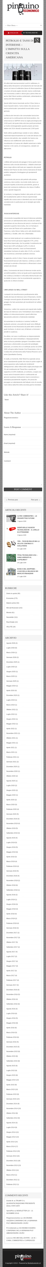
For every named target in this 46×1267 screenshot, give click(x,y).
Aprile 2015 (10, 1085)
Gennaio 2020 (11, 814)
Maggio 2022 (11, 724)
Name (9, 434)
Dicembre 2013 (11, 1161)
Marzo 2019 (10, 861)
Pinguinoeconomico (11, 418)
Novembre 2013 (12, 1165)
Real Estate (10, 622)
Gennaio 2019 (11, 871)
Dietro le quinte (11, 593)
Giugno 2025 (10, 671)
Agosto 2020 (10, 781)
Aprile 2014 (10, 1142)
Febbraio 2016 (11, 1037)
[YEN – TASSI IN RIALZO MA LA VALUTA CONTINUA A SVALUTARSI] (11, 544)
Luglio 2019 (10, 842)
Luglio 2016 (10, 1013)
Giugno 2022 (10, 719)
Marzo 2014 (10, 1146)
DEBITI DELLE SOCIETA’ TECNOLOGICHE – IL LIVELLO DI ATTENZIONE (28, 530)
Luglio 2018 (10, 899)
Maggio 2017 (11, 966)
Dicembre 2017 (11, 933)
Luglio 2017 (10, 956)
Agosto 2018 (10, 895)
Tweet (6, 400)
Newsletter (10, 617)
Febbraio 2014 (11, 1151)
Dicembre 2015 (11, 1047)
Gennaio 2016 (11, 1042)
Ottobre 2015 (10, 1056)
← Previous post (12, 500)
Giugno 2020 (10, 790)
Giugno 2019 (10, 847)
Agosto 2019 (10, 838)
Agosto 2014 (10, 1123)
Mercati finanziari (12, 608)
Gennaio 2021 (11, 762)
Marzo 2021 (10, 752)
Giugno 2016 (10, 1018)
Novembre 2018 (12, 880)
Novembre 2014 (12, 1108)
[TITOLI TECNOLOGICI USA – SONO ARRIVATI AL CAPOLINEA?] (11, 558)
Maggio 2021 (11, 743)
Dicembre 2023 (11, 695)
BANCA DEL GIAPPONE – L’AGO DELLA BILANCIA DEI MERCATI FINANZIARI (27, 571)
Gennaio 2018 (11, 928)
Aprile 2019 (10, 857)
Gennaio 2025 (11, 681)
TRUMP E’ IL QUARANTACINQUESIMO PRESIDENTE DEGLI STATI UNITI (20, 1203)
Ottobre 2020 (10, 776)
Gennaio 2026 (11, 657)
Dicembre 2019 (11, 819)
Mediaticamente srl (34, 1263)
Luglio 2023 (10, 700)
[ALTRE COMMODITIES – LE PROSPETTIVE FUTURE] (11, 518)
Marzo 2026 (10, 652)
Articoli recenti (15, 510)
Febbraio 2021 (11, 757)
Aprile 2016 (10, 1028)
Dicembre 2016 (11, 990)
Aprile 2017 (10, 971)
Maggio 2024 (11, 686)
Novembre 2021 (12, 733)
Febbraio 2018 (11, 923)
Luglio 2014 (10, 1127)
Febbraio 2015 (11, 1094)
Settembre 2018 (12, 890)
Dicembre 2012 (11, 1180)
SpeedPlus (10, 1211)
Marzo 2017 (10, 975)
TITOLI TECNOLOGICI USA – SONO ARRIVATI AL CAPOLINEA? (27, 557)
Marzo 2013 (10, 1175)
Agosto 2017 (10, 952)
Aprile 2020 (10, 800)
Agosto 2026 (10, 643)
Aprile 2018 (10, 914)
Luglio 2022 (10, 714)
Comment (7, 461)
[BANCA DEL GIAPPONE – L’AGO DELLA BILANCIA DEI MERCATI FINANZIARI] (11, 571)
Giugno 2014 (10, 1132)
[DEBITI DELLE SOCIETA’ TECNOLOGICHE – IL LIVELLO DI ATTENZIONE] (11, 528)
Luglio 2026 (10, 648)
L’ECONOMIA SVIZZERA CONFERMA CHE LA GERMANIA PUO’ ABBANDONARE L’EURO (21, 1220)
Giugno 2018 (10, 904)
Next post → (35, 500)
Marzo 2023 (10, 705)
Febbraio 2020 (11, 809)
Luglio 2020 (10, 785)
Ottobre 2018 (10, 885)
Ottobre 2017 (10, 942)
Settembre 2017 (12, 947)
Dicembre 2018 (11, 876)
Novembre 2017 (12, 937)
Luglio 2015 (10, 1070)
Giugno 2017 (10, 961)
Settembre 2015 (12, 1061)
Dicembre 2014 (11, 1104)
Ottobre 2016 (10, 999)
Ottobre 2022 (10, 709)
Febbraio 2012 (11, 1184)
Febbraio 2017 (11, 980)
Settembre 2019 (12, 833)
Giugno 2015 (10, 1075)
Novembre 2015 (12, 1051)
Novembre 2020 (12, 771)
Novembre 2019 (12, 823)
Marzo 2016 (10, 1032)
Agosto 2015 (10, 1066)
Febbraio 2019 (11, 866)
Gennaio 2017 (11, 985)
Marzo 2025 (10, 676)
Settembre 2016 (12, 1004)
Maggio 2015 (11, 1080)
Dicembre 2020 (11, 766)
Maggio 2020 (11, 795)
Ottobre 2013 (10, 1170)
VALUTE (9, 627)
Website (6, 452)
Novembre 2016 (12, 994)
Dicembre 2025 (11, 662)
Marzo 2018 (10, 918)
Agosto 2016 (10, 1009)
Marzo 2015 (10, 1089)
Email (9, 443)
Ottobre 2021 (10, 738)
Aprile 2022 (10, 729)
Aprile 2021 (10, 747)
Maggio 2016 (11, 1023)
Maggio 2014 (11, 1137)
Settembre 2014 (12, 1118)
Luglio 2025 (10, 667)
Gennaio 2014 (11, 1156)
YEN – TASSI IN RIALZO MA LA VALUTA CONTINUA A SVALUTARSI (28, 543)
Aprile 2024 (10, 690)
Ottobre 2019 (10, 828)
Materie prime (11, 603)
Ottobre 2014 (10, 1113)
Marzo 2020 (10, 804)
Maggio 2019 (11, 852)
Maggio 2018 (11, 909)
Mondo (8, 612)
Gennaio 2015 (11, 1099)
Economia (9, 598)
